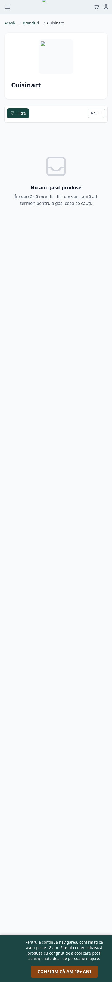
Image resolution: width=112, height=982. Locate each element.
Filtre (21, 113)
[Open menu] (7, 6)
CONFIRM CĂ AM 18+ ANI (64, 972)
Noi (93, 113)
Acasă (9, 23)
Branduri (31, 23)
